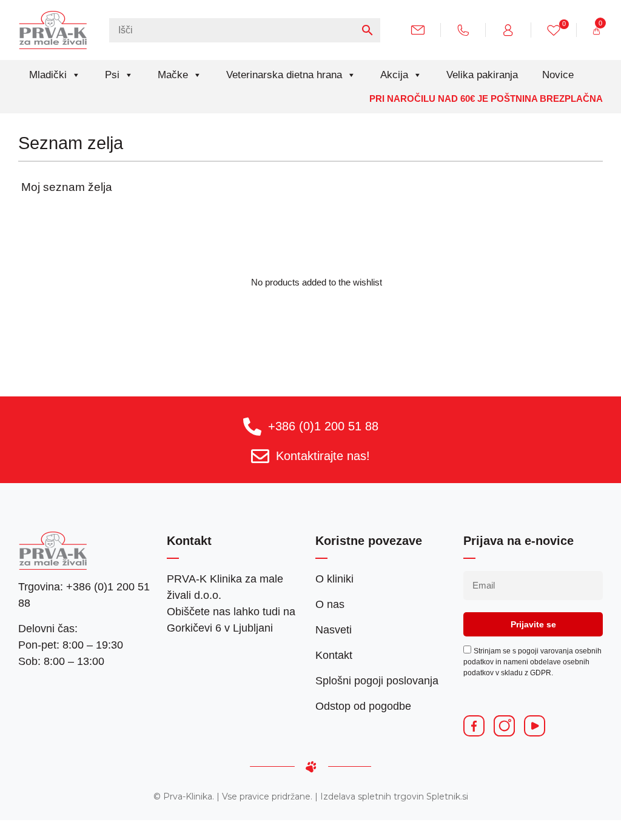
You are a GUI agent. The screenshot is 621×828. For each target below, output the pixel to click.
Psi (112, 75)
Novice (558, 75)
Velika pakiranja (482, 75)
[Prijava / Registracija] (513, 29)
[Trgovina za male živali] (53, 30)
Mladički (48, 75)
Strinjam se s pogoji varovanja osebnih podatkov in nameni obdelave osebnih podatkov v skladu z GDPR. (532, 662)
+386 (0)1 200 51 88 (323, 426)
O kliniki (334, 579)
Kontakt (333, 655)
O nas (329, 604)
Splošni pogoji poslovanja (376, 681)
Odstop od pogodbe (363, 706)
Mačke (173, 75)
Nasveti (333, 630)
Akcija (394, 75)
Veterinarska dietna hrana (284, 75)
